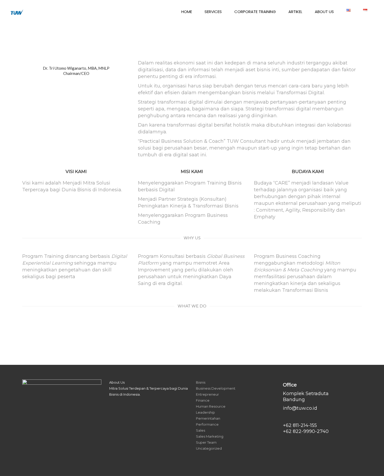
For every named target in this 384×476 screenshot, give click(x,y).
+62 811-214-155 (300, 425)
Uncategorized (209, 448)
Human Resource (210, 406)
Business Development (215, 388)
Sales (200, 430)
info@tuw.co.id (300, 408)
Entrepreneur (207, 394)
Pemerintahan (208, 418)
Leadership (205, 412)
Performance (207, 424)
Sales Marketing (209, 436)
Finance (203, 400)
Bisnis (200, 382)
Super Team (206, 442)
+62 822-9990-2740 (306, 431)
